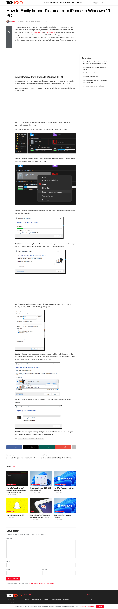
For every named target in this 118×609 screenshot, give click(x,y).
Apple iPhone (23, 438)
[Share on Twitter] (9, 32)
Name (8, 561)
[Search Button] (111, 3)
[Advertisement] (45, 56)
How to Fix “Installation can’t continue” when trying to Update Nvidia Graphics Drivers (16, 490)
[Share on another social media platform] (9, 46)
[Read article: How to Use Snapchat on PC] (17, 505)
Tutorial (62, 2)
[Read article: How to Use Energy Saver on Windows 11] (65, 505)
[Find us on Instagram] (105, 3)
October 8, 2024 (11, 494)
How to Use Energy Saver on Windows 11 (94, 86)
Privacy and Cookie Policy (87, 606)
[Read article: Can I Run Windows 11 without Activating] (65, 478)
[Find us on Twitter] (102, 3)
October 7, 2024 (35, 492)
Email (8, 569)
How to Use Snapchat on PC (15, 515)
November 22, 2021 (23, 21)
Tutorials (31, 438)
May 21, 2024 (10, 517)
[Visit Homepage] (17, 2)
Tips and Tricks (61, 484)
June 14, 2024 (58, 492)
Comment (9, 538)
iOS (33, 511)
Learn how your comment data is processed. (41, 583)
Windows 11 (71, 2)
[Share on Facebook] (9, 28)
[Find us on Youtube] (107, 3)
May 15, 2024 (58, 519)
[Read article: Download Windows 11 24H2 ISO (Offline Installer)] (41, 478)
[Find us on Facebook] (100, 3)
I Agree (100, 606)
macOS (79, 2)
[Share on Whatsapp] (9, 37)
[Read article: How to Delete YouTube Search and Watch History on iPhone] (41, 505)
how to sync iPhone (36, 32)
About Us (26, 599)
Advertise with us (36, 599)
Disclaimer (66, 599)
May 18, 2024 (34, 519)
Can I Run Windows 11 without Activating (94, 73)
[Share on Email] (9, 41)
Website (44, 569)
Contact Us (46, 599)
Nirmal (13, 21)
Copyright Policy (56, 599)
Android (46, 2)
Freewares (54, 2)
